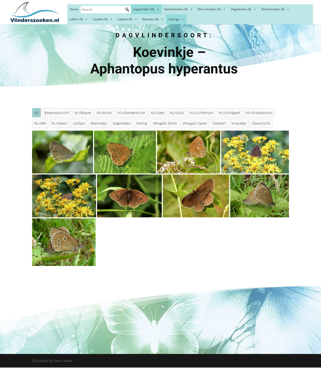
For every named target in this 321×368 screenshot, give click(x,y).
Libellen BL (125, 19)
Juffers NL (76, 19)
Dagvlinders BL (241, 9)
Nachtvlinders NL (176, 9)
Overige (174, 19)
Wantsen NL (150, 19)
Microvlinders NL (209, 9)
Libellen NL (100, 19)
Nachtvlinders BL (273, 9)
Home (74, 9)
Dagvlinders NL (144, 9)
